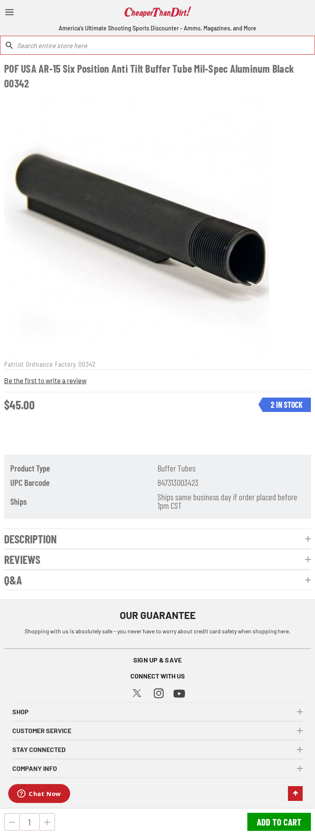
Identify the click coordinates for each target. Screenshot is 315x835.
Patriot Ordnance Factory (40, 363)
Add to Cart (279, 822)
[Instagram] (159, 692)
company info (34, 768)
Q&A (13, 580)
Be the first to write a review (45, 380)
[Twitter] (137, 692)
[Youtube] (179, 693)
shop (20, 711)
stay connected (39, 749)
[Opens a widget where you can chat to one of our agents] (39, 794)
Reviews (22, 559)
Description (30, 539)
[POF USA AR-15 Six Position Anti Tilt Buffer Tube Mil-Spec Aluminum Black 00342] (136, 223)
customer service (41, 730)
